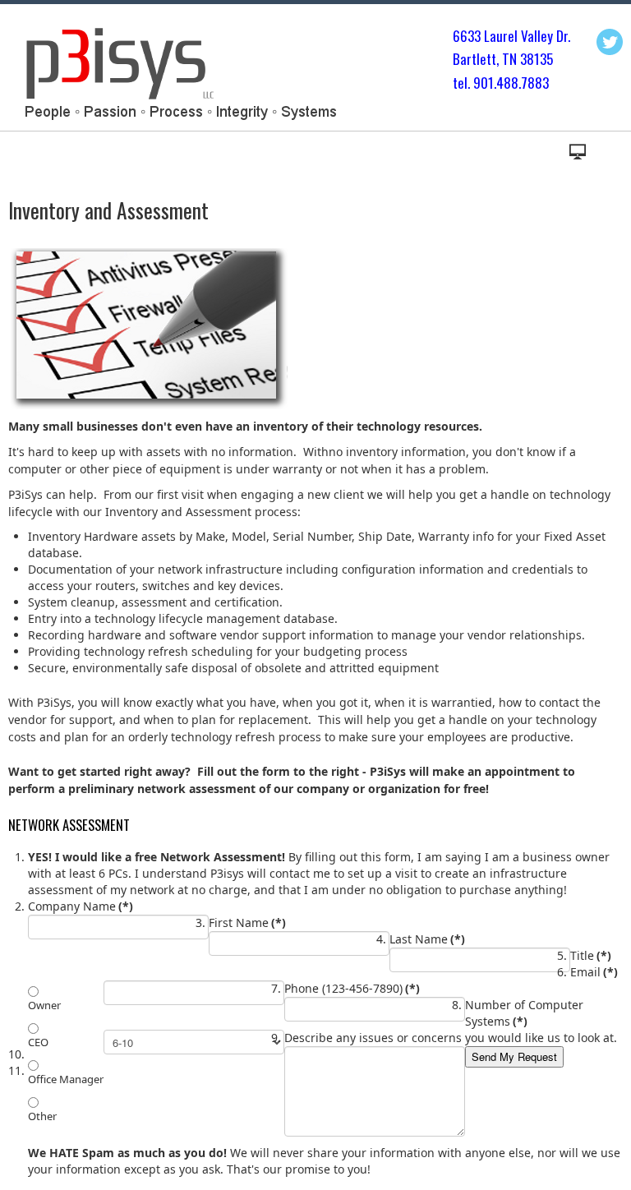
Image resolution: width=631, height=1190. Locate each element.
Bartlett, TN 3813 (499, 58)
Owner (44, 1005)
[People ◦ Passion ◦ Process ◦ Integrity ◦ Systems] (178, 71)
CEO (38, 1042)
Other (42, 1116)
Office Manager (66, 1079)
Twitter (609, 42)
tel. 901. (474, 82)
